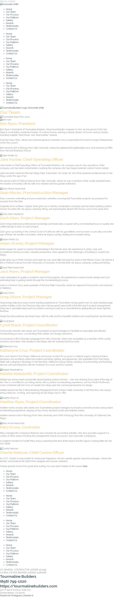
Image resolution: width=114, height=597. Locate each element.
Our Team (11, 12)
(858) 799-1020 (13, 581)
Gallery (9, 20)
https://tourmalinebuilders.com (28, 586)
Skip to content (7, 1)
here (85, 466)
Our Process (12, 14)
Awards (10, 23)
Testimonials (12, 26)
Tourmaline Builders (18, 576)
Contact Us (11, 28)
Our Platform (12, 17)
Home (9, 9)
